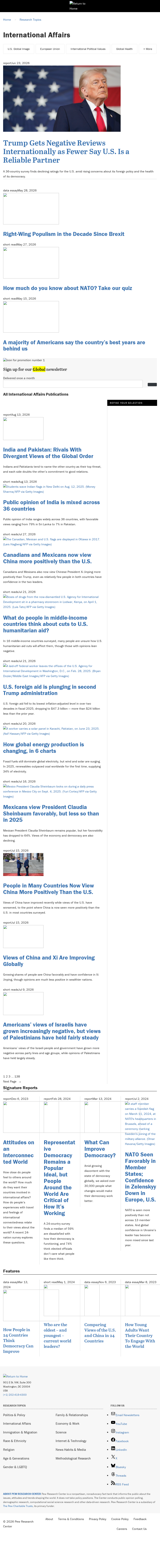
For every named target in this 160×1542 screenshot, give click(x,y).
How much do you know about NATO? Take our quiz (67, 287)
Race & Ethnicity (14, 1441)
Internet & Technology (71, 1441)
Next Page (12, 1081)
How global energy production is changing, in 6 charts (43, 747)
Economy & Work (67, 1423)
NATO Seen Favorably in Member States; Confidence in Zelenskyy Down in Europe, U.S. (140, 1177)
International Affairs (17, 1423)
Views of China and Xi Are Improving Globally (49, 960)
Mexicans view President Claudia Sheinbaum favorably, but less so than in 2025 (51, 813)
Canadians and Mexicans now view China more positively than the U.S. (47, 558)
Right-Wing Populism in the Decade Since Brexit (63, 233)
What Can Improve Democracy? (100, 1149)
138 (17, 1076)
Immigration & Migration (20, 1432)
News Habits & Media (71, 1449)
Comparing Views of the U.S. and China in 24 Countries (100, 1333)
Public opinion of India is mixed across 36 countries (51, 505)
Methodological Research (73, 1458)
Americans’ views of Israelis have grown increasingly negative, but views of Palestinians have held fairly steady (52, 1031)
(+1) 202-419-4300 (15, 1394)
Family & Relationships (72, 1415)
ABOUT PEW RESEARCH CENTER (22, 1494)
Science (61, 1432)
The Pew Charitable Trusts (18, 1506)
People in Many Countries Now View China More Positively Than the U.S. (48, 888)
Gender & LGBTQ (15, 1467)
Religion (9, 1449)
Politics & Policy (14, 1415)
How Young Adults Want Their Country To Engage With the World (140, 1335)
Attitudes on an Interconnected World (18, 1152)
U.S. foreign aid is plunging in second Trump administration (49, 690)
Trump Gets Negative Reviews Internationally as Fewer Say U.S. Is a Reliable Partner (66, 151)
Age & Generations (16, 1458)
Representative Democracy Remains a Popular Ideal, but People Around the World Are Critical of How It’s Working (59, 1178)
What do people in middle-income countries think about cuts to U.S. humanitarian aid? (45, 624)
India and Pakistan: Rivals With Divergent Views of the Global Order (48, 453)
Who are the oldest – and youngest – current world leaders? (57, 1335)
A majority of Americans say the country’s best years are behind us (74, 345)
